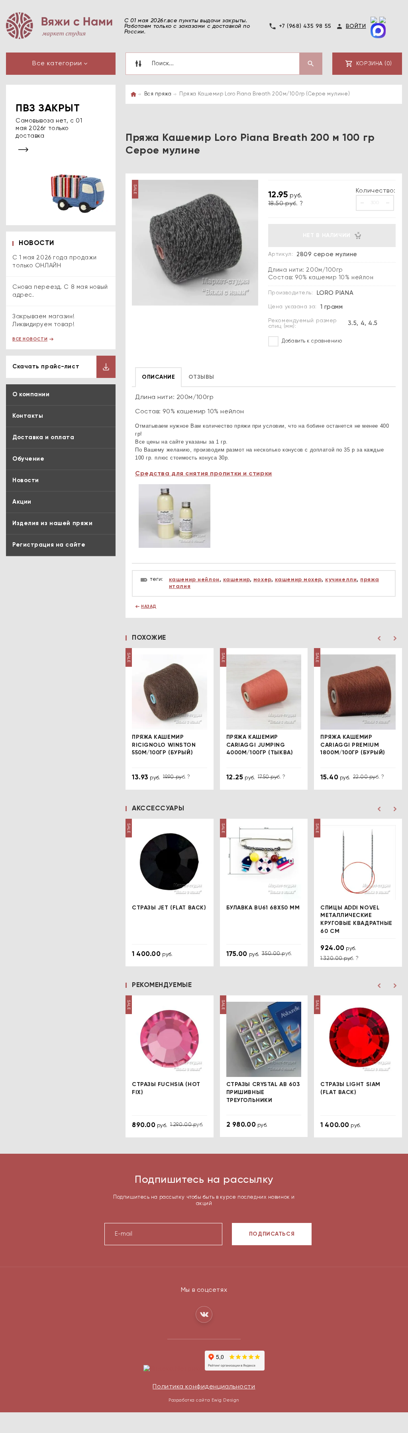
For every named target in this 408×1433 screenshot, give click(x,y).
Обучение (28, 459)
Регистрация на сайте (48, 545)
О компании (31, 394)
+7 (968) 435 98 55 (305, 26)
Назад (149, 606)
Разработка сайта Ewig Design (204, 1400)
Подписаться (271, 1234)
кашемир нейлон (194, 579)
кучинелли (341, 579)
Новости (25, 480)
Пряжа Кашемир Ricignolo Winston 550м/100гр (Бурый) (164, 744)
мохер (262, 579)
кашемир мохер (298, 579)
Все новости (29, 339)
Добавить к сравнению (311, 341)
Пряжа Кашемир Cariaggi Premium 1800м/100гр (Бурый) (352, 744)
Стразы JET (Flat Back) (169, 908)
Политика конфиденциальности (204, 1387)
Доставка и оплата (43, 437)
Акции (21, 502)
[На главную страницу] (59, 25)
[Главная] (133, 94)
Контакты (27, 416)
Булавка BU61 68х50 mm (263, 908)
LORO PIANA (335, 293)
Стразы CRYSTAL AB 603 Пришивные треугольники (263, 1092)
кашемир (236, 579)
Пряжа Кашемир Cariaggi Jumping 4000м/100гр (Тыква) (259, 744)
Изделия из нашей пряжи (52, 523)
